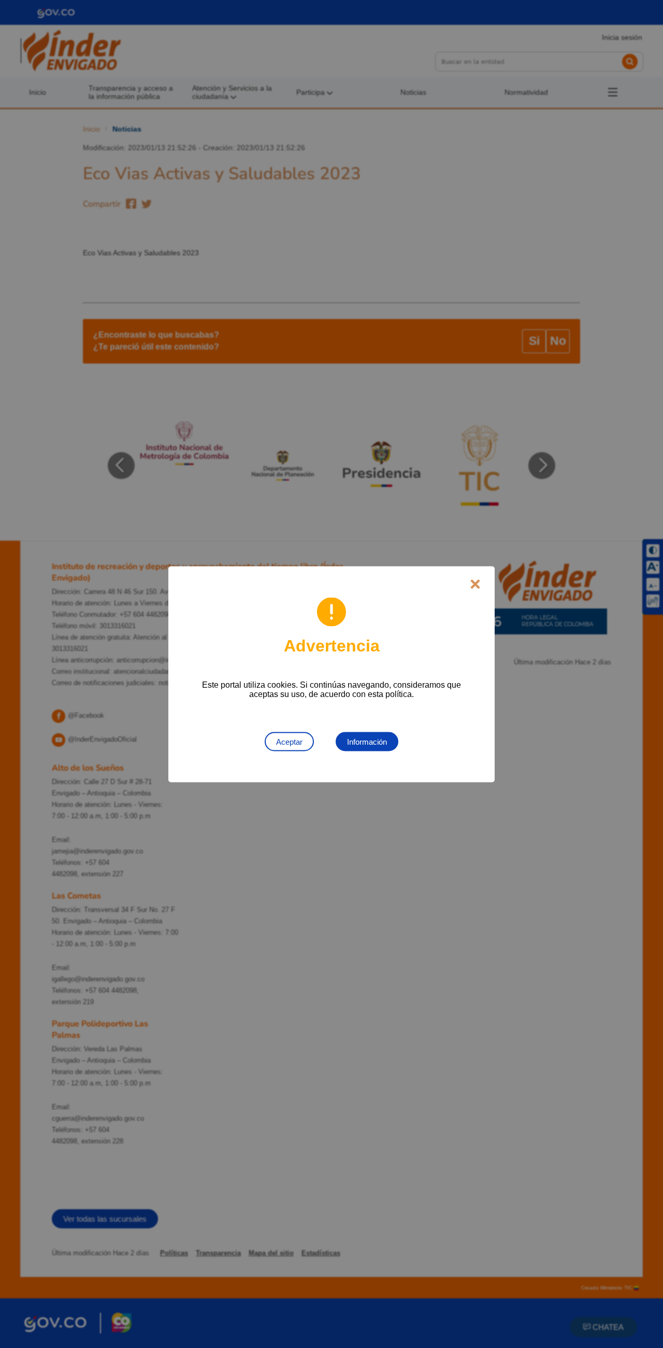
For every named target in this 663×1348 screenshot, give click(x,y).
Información (367, 741)
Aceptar (289, 741)
